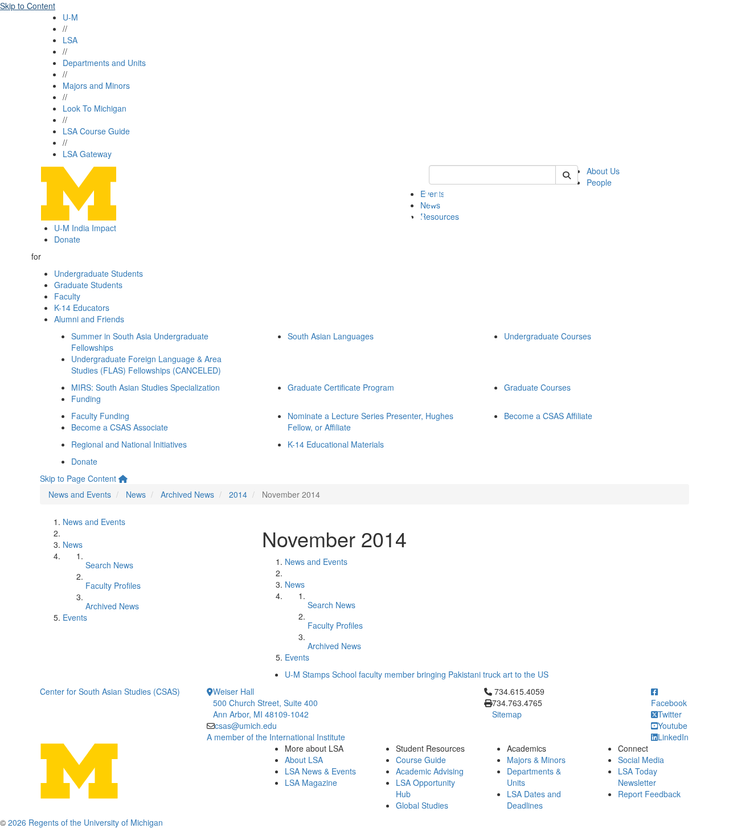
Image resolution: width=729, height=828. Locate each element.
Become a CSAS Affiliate (548, 415)
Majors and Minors (96, 85)
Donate (67, 239)
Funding (86, 398)
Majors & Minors (536, 759)
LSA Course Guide (96, 131)
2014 (238, 494)
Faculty (67, 296)
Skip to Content (27, 5)
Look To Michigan (94, 108)
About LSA (304, 759)
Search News (109, 565)
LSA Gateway (87, 153)
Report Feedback (649, 794)
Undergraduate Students (98, 273)
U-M (70, 17)
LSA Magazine (311, 782)
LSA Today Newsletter (637, 776)
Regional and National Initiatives (129, 444)
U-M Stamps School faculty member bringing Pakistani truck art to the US (416, 674)
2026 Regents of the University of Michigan (85, 822)
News (136, 494)
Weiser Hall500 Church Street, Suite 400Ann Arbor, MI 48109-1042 (265, 703)
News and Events (79, 494)
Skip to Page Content (78, 478)
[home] (123, 478)
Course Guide (421, 759)
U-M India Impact (85, 227)
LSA (70, 40)
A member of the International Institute (276, 737)
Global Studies (422, 805)
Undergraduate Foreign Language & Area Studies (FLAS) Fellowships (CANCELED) (146, 364)
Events (75, 617)
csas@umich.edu (246, 725)
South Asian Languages (331, 336)
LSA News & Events (320, 771)
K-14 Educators (81, 307)
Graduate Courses (537, 387)
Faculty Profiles (113, 585)
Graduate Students (88, 284)
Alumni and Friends (89, 319)
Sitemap (507, 714)
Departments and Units (104, 62)
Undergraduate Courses (547, 336)
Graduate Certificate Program (341, 387)
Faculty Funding (100, 415)
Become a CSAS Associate (119, 427)
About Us (603, 171)
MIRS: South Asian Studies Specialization (145, 387)
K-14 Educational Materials (336, 444)
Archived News (187, 494)
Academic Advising (430, 771)
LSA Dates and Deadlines (534, 799)
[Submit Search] (566, 175)
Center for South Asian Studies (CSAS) (110, 691)
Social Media (641, 759)
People (599, 182)
